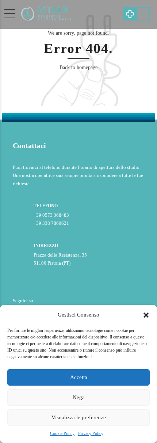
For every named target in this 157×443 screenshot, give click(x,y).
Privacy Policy (90, 433)
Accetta (78, 377)
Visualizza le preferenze (78, 417)
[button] (146, 315)
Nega (79, 397)
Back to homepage (78, 67)
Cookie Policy (62, 433)
